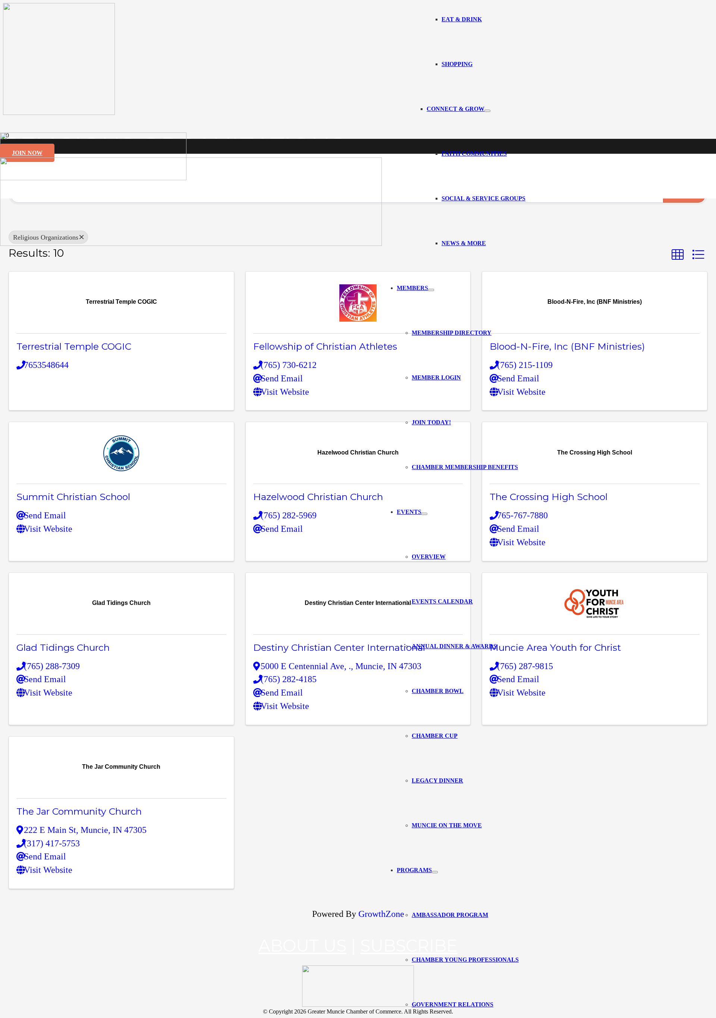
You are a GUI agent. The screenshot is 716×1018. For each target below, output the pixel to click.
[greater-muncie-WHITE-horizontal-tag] (358, 1005)
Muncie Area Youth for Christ (555, 647)
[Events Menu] (424, 514)
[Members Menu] (431, 290)
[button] (677, 254)
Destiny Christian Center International (339, 647)
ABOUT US (302, 946)
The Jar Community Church (79, 811)
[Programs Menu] (435, 872)
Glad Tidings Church (63, 647)
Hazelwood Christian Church (318, 496)
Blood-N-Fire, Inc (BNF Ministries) (567, 346)
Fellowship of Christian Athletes (325, 346)
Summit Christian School (73, 496)
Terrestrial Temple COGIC (73, 346)
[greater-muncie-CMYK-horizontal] (191, 244)
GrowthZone (381, 914)
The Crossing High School (548, 496)
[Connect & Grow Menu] (487, 111)
